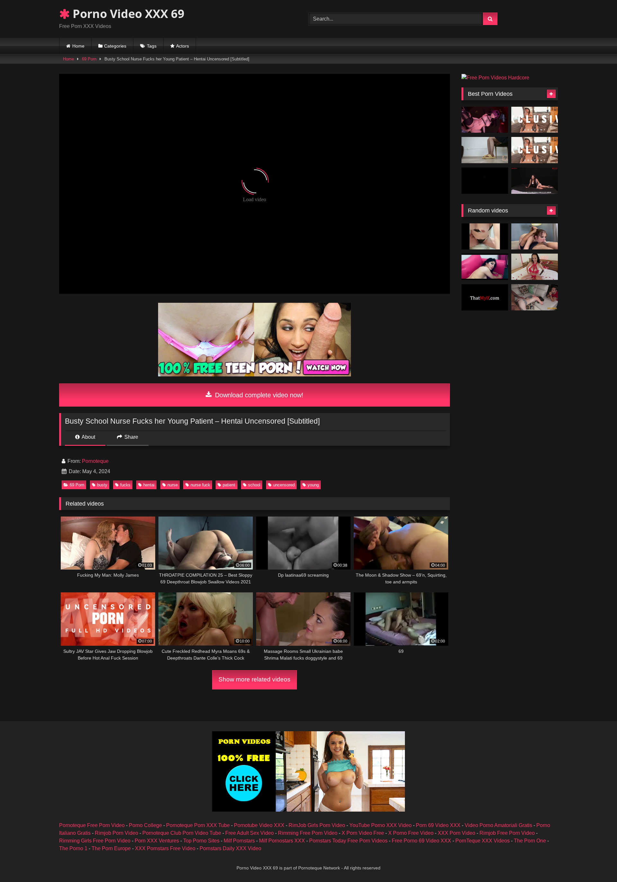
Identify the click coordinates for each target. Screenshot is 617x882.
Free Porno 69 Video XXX (421, 840)
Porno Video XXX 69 (127, 14)
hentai (149, 484)
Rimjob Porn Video (116, 833)
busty (102, 484)
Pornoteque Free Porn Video (92, 825)
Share (130, 437)
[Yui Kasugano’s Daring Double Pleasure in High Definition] (534, 150)
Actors (182, 46)
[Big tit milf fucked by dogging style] (484, 267)
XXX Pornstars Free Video (165, 848)
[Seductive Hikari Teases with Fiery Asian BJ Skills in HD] (534, 120)
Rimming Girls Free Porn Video (94, 840)
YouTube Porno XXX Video (380, 825)
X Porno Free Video (411, 833)
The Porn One (530, 840)
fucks (125, 484)
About (88, 437)
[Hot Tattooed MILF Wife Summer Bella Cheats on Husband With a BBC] (534, 297)
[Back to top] (597, 863)
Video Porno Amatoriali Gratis (498, 825)
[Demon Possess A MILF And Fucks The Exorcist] (484, 297)
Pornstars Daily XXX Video (230, 848)
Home (78, 46)
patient (229, 484)
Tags (151, 46)
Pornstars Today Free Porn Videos (348, 840)
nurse (172, 484)
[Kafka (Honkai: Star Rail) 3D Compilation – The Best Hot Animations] (484, 120)
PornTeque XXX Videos (482, 840)
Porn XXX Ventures (157, 840)
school (254, 484)
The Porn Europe (111, 848)
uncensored (284, 484)
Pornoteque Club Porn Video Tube (181, 833)
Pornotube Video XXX (259, 825)
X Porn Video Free (363, 833)
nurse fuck (200, 484)
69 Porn (89, 59)
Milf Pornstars (239, 840)
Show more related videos (255, 679)
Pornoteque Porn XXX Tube (198, 825)
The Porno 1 (73, 848)
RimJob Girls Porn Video (317, 825)
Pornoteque (95, 461)
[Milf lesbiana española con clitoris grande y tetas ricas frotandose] (484, 236)
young (313, 484)
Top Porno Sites (201, 840)
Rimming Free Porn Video (307, 833)
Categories (115, 46)
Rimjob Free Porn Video (507, 833)
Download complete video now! (258, 395)
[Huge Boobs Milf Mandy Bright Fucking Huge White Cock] (534, 267)
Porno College (145, 825)
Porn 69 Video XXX (438, 825)
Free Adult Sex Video (249, 833)
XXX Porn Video (456, 833)
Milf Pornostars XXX (282, 840)
